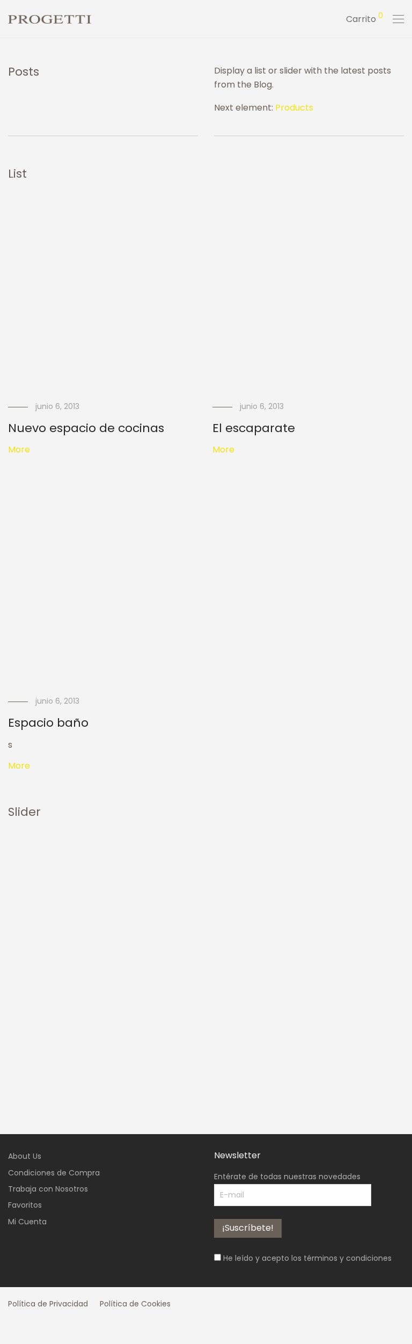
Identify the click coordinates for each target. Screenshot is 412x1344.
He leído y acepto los (306, 1258)
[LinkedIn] (61, 1327)
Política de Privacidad (48, 1303)
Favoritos (25, 1205)
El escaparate (253, 428)
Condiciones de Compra (54, 1172)
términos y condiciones (348, 1258)
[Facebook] (11, 1327)
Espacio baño (48, 722)
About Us (24, 1156)
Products (294, 107)
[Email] (78, 1327)
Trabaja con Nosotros (48, 1189)
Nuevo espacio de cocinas (86, 428)
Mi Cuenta (27, 1221)
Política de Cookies (135, 1303)
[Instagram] (28, 1327)
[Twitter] (44, 1327)
